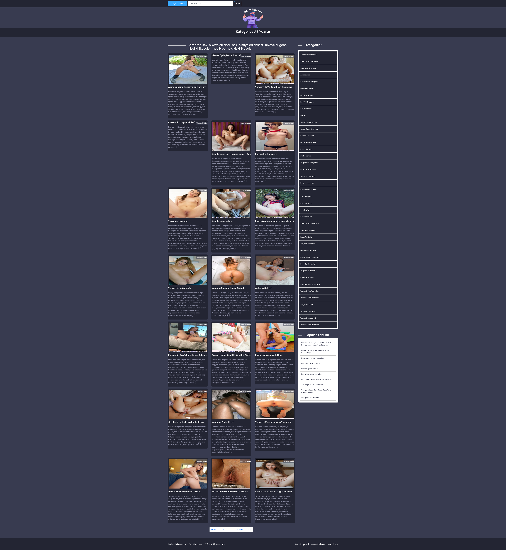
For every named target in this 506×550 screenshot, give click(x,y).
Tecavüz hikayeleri (308, 311)
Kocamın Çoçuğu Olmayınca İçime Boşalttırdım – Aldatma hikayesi (316, 343)
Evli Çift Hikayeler (307, 102)
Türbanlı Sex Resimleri (309, 298)
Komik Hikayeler (307, 136)
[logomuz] (253, 18)
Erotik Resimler (306, 237)
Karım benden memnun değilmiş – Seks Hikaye (316, 351)
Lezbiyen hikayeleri (308, 142)
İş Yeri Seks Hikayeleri (309, 129)
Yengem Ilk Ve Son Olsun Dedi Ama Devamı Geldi (316, 391)
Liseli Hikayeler (306, 149)
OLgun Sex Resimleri (309, 271)
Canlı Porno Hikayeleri (309, 81)
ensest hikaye (318, 544)
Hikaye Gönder (177, 3)
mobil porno (305, 156)
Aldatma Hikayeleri (308, 55)
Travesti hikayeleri (308, 318)
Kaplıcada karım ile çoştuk (312, 358)
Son (249, 529)
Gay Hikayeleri (306, 109)
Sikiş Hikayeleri (306, 304)
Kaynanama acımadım (311, 363)
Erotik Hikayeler (306, 95)
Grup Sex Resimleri (308, 250)
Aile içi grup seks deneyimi (312, 385)
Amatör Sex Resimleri (309, 223)
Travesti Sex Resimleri (309, 291)
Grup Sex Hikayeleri (308, 122)
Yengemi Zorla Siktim (310, 398)
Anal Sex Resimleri (308, 230)
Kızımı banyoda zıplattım (311, 374)
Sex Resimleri (306, 217)
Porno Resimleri (307, 277)
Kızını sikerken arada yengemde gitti (316, 379)
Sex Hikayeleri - (303, 544)
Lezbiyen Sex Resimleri (310, 257)
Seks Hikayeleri (306, 196)
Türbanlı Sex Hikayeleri (309, 325)
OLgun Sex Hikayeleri (309, 163)
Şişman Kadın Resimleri (310, 284)
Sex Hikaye (332, 544)
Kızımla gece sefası (309, 369)
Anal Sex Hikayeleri (308, 68)
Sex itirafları (305, 210)
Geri (213, 529)
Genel (303, 115)
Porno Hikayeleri (307, 183)
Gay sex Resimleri (307, 244)
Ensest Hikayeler (307, 88)
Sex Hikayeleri (306, 203)
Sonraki (240, 529)
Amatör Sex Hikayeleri (309, 61)
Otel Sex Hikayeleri (308, 176)
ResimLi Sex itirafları (308, 190)
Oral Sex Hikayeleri (308, 169)
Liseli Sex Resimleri (308, 264)
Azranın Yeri (305, 75)
